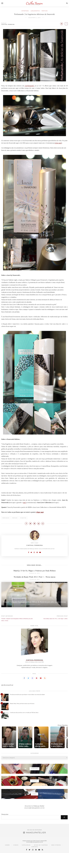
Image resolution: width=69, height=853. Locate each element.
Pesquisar (4, 814)
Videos (16, 845)
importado (25, 10)
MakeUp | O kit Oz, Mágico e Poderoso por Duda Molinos (34, 570)
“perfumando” (29, 86)
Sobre (7, 845)
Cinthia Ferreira (8, 24)
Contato (34, 846)
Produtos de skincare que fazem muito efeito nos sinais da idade (27, 694)
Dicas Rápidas (63, 725)
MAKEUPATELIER (36, 832)
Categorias (26, 845)
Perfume (45, 10)
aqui (24, 502)
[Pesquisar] (64, 817)
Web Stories (56, 845)
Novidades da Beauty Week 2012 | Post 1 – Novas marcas (34, 577)
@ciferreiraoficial (7, 685)
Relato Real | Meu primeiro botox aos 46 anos (22, 703)
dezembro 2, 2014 (34, 17)
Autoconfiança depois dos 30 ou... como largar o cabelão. (55, 619)
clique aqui (40, 512)
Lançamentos (35, 10)
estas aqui (58, 143)
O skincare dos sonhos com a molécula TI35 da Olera (24, 712)
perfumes (15, 517)
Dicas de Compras (41, 845)
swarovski (23, 517)
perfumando (5, 517)
